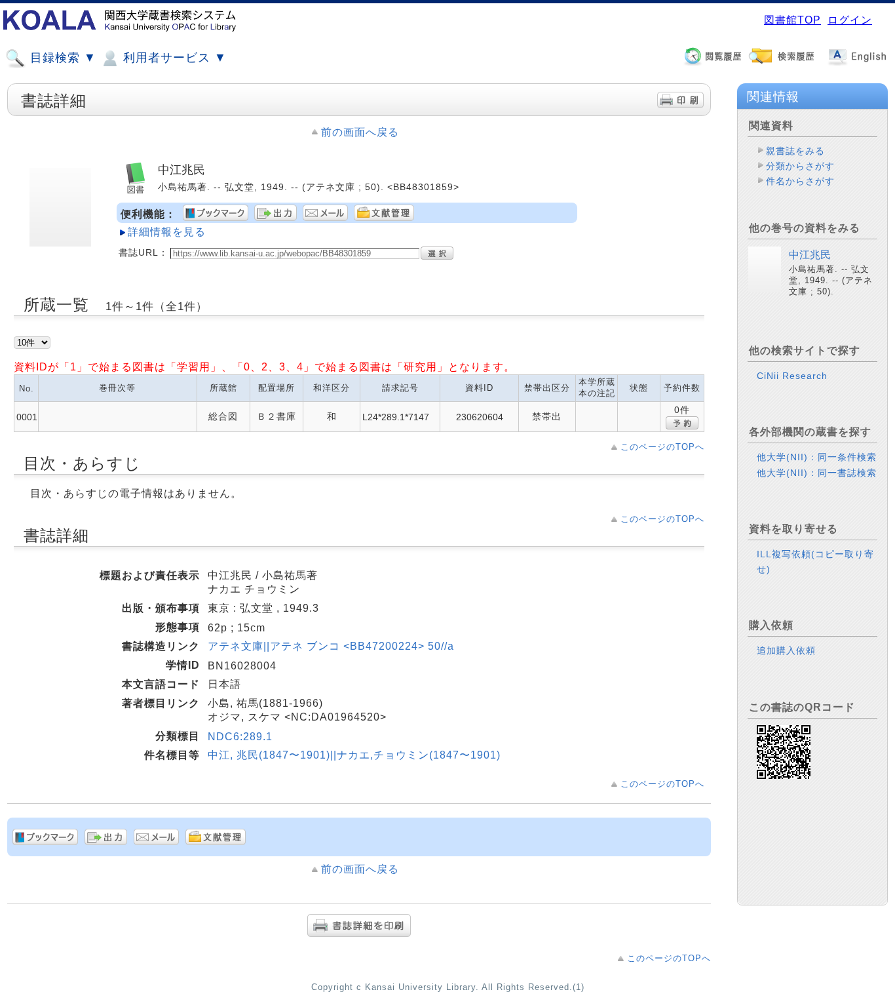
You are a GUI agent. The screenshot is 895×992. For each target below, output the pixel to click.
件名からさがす (800, 181)
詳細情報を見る (167, 231)
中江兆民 (810, 254)
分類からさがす (800, 166)
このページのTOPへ (662, 447)
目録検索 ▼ (61, 57)
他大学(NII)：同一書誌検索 (817, 472)
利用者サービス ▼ (173, 57)
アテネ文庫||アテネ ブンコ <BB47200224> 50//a (331, 646)
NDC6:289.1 (240, 736)
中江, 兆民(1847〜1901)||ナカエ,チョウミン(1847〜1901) (354, 755)
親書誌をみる (795, 151)
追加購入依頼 (786, 650)
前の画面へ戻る (360, 132)
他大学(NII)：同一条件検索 (817, 457)
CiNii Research (792, 375)
